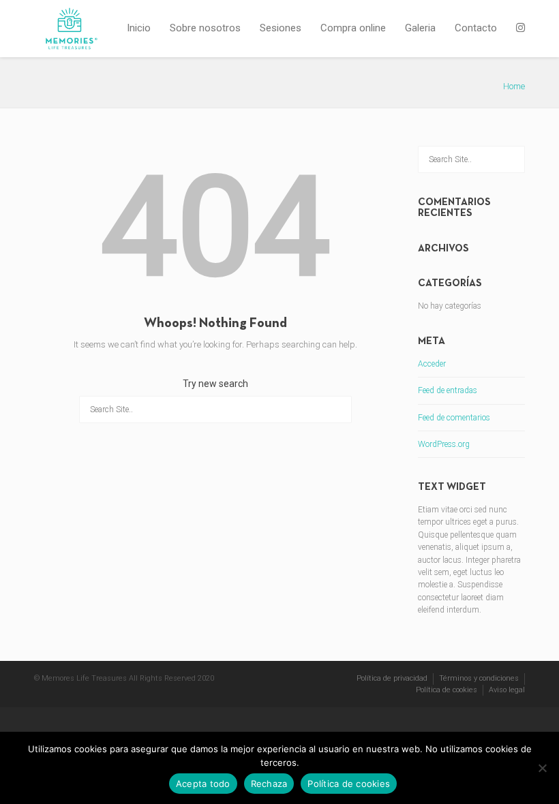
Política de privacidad (392, 678)
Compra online (353, 28)
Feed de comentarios (454, 417)
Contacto (476, 28)
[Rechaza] (542, 768)
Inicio (139, 28)
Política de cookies (446, 689)
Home (514, 86)
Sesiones (280, 28)
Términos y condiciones (479, 678)
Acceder (432, 364)
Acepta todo (203, 783)
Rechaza (269, 783)
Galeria (420, 28)
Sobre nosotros (205, 28)
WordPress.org (444, 444)
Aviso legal (507, 689)
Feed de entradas (447, 390)
